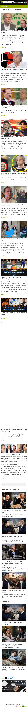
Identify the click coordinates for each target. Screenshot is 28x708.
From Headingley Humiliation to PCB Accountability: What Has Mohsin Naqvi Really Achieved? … (12, 563)
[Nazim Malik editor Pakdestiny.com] (14, 691)
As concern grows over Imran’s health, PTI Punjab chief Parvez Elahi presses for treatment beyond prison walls (13, 645)
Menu (5, 6)
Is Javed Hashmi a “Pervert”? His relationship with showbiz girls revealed (13, 278)
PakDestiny (8, 704)
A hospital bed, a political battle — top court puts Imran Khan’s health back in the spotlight (13, 669)
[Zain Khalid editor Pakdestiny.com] (14, 685)
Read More (4, 47)
